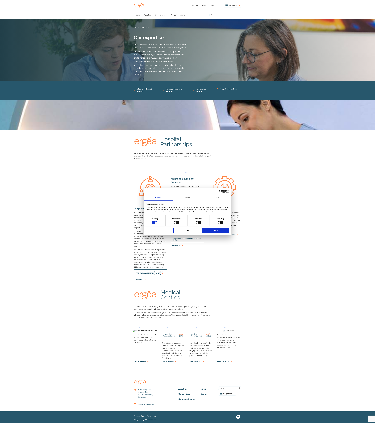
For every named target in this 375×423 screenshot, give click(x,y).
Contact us (138, 279)
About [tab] (217, 198)
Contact (204, 394)
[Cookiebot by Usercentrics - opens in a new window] (220, 191)
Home (136, 27)
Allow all (215, 230)
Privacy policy (139, 416)
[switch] (176, 222)
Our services (184, 394)
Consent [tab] (158, 198)
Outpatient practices (228, 89)
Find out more (140, 362)
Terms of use (151, 416)
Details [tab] (187, 198)
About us (182, 389)
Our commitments (186, 399)
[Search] (239, 15)
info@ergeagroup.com (146, 404)
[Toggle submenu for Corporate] (239, 5)
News (203, 389)
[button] (238, 417)
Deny (187, 230)
